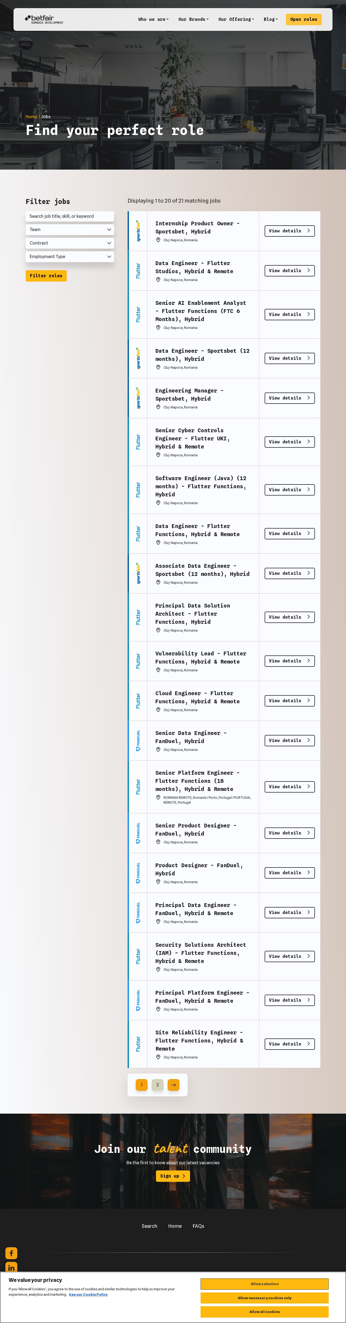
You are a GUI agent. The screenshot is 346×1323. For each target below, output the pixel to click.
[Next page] (173, 1085)
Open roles (303, 19)
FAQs (198, 1226)
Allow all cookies (264, 1311)
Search (149, 1226)
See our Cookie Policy (88, 1294)
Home (175, 1226)
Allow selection (265, 1284)
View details (286, 230)
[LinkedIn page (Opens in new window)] (11, 1268)
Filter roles (46, 275)
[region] (173, 1297)
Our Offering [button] (234, 19)
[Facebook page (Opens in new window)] (11, 1253)
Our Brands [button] (191, 19)
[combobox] (70, 229)
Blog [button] (269, 19)
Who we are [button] (151, 19)
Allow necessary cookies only (265, 1298)
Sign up (169, 1176)
